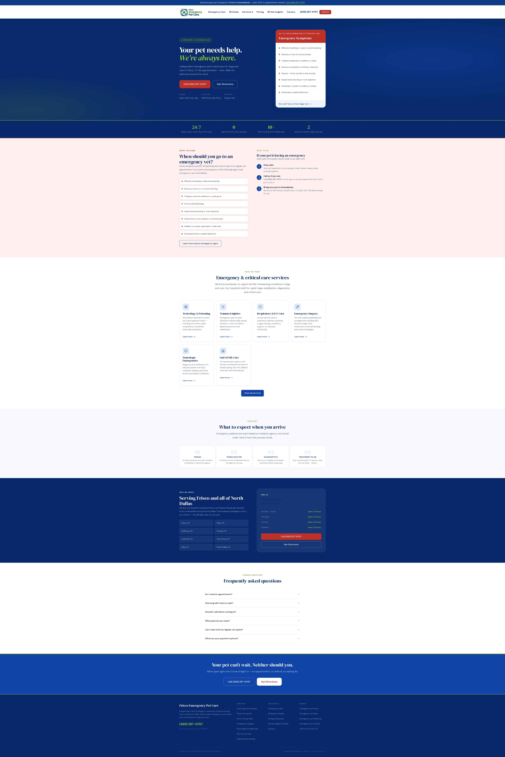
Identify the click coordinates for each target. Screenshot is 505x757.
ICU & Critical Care (245, 719)
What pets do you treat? (217, 620)
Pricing (260, 12)
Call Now (325, 12)
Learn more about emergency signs (200, 243)
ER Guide (234, 12)
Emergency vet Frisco (309, 708)
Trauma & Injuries (244, 713)
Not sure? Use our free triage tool (293, 104)
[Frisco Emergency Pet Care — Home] (191, 12)
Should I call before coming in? (220, 611)
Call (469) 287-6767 (295, 2)
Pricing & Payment (276, 719)
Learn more (188, 336)
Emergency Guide (276, 713)
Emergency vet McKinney (311, 719)
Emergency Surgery (245, 724)
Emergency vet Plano (309, 713)
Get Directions (225, 84)
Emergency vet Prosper (310, 724)
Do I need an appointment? (218, 594)
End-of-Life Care (244, 734)
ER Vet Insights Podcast (278, 724)
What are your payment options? (221, 638)
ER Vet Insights (275, 12)
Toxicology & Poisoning (247, 708)
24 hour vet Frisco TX (309, 729)
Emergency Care (217, 12)
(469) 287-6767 (309, 11)
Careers (291, 12)
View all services (252, 393)
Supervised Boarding (246, 739)
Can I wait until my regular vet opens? (224, 629)
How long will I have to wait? (219, 603)
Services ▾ (247, 12)
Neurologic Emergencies (247, 729)
